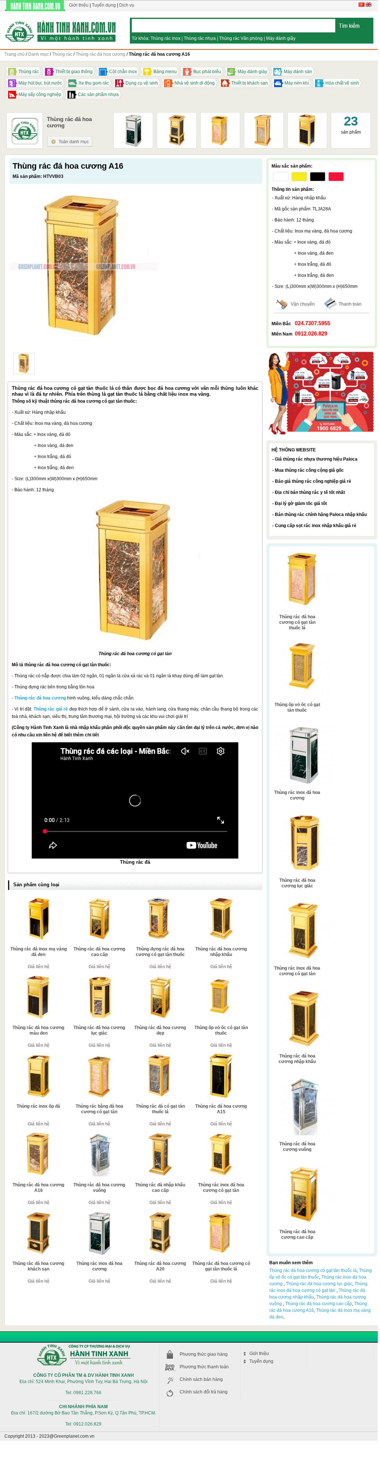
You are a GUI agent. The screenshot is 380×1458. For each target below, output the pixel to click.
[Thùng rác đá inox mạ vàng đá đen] (38, 899)
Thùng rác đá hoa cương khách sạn (38, 1266)
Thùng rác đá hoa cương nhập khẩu (221, 951)
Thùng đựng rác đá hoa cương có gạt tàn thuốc (160, 951)
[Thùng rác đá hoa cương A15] (221, 1056)
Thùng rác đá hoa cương (40, 698)
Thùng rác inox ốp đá (38, 1106)
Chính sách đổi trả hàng (204, 1392)
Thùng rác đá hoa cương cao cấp (99, 951)
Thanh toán (350, 304)
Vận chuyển (303, 304)
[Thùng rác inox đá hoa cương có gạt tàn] (221, 1135)
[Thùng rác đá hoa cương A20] (176, 116)
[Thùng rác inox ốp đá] (38, 1056)
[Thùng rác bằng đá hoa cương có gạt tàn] (99, 1056)
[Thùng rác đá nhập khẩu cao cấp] (160, 1135)
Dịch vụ (126, 5)
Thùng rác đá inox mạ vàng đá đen (38, 951)
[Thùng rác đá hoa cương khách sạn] (38, 1213)
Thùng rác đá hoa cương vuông (99, 1187)
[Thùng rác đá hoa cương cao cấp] (99, 899)
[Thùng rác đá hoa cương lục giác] (99, 977)
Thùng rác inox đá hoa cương (99, 1266)
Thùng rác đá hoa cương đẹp (160, 1030)
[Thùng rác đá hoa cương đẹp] (160, 977)
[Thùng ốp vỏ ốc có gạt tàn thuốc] (221, 977)
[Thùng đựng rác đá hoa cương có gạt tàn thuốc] (160, 899)
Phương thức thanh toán (204, 1366)
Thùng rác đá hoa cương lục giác (99, 1030)
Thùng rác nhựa (200, 38)
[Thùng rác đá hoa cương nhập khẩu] (221, 899)
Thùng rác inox (165, 38)
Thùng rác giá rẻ (51, 709)
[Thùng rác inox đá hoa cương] (133, 116)
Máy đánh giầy (281, 38)
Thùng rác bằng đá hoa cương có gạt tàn (99, 1109)
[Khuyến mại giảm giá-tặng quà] (321, 352)
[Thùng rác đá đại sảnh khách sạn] (307, 116)
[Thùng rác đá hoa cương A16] (38, 1135)
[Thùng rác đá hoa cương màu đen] (38, 977)
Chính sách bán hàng (201, 1379)
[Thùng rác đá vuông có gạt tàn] (263, 116)
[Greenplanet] (60, 30)
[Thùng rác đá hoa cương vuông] (99, 1135)
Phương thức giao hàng (204, 1354)
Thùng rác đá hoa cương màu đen (38, 1030)
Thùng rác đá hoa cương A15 (221, 1109)
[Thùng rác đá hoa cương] (70, 138)
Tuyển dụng (104, 5)
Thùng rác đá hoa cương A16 (38, 1187)
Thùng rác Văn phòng (241, 38)
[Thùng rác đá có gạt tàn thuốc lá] (160, 1056)
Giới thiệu (79, 5)
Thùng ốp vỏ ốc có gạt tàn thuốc (221, 1030)
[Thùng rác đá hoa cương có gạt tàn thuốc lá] (220, 116)
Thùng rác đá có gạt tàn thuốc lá (160, 1109)
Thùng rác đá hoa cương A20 (160, 1266)
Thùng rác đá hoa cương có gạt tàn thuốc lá (221, 1266)
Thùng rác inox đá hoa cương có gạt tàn (221, 1187)
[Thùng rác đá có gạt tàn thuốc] (24, 363)
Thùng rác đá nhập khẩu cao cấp (160, 1187)
